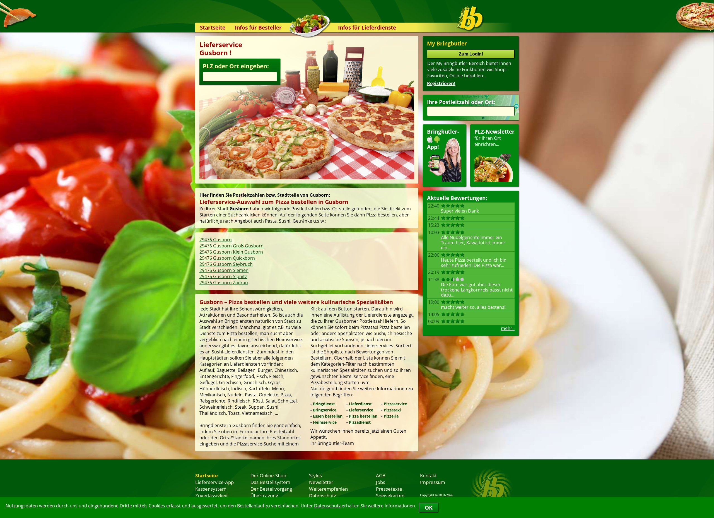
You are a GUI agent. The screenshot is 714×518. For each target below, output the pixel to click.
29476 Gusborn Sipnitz (223, 276)
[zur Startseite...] (470, 18)
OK (429, 507)
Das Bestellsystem (270, 482)
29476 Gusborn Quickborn (227, 258)
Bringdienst (324, 403)
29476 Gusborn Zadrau (223, 283)
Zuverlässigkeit (211, 495)
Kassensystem (210, 488)
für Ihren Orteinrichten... (494, 137)
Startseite (212, 27)
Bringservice (324, 410)
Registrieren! (441, 83)
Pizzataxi (392, 410)
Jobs (380, 482)
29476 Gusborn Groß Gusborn (231, 246)
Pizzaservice (395, 403)
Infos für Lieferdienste (367, 27)
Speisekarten (390, 495)
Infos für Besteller (258, 27)
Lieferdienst (360, 403)
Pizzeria (391, 416)
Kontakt (428, 475)
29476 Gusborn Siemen (224, 270)
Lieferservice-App (214, 482)
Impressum (432, 482)
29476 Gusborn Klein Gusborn (231, 252)
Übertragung (264, 495)
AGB (380, 475)
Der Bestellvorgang (271, 488)
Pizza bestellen (363, 416)
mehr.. (508, 328)
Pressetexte (389, 488)
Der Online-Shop (268, 475)
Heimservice (325, 422)
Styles (315, 475)
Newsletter (321, 482)
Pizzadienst (360, 422)
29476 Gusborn (215, 240)
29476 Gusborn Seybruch (226, 264)
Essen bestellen (327, 416)
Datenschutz (327, 506)
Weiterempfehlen (328, 488)
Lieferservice (361, 410)
